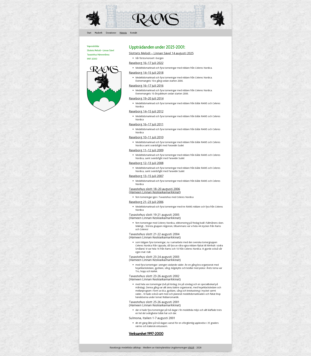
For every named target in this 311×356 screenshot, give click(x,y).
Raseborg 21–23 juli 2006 (146, 202)
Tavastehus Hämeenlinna (98, 54)
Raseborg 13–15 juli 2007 (146, 176)
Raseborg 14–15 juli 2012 (146, 111)
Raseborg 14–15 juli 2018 (146, 73)
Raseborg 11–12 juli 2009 (146, 150)
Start (89, 32)
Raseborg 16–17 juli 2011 (146, 124)
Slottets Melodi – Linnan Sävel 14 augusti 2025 (161, 53)
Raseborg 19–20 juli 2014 (146, 98)
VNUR (191, 347)
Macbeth (98, 32)
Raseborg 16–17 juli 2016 (146, 85)
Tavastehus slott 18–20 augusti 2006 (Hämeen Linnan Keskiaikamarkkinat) (155, 190)
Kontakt (133, 32)
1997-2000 (92, 58)
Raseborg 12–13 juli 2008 (146, 163)
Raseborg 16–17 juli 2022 (146, 63)
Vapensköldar (93, 46)
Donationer (111, 32)
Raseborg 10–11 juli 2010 (146, 137)
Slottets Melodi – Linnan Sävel (100, 50)
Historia (123, 32)
